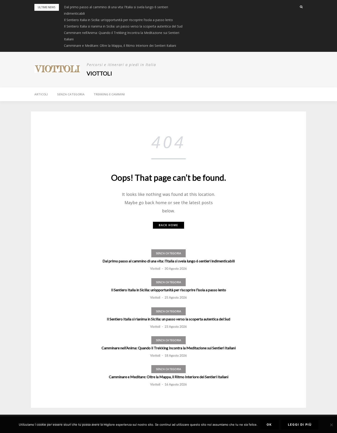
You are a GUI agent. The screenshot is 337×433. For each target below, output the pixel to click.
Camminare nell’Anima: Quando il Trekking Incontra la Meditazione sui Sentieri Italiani (169, 348)
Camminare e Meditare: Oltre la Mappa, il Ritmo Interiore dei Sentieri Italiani (120, 45)
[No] (331, 424)
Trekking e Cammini (109, 94)
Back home (168, 225)
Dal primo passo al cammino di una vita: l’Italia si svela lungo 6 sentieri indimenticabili (168, 261)
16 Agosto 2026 (176, 384)
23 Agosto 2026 (176, 326)
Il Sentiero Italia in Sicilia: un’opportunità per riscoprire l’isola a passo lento (118, 20)
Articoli (41, 94)
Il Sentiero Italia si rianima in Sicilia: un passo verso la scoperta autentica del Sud (123, 26)
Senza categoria (71, 94)
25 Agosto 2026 (176, 297)
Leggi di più (300, 424)
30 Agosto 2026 (176, 268)
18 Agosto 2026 (176, 355)
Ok (269, 424)
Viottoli (99, 73)
